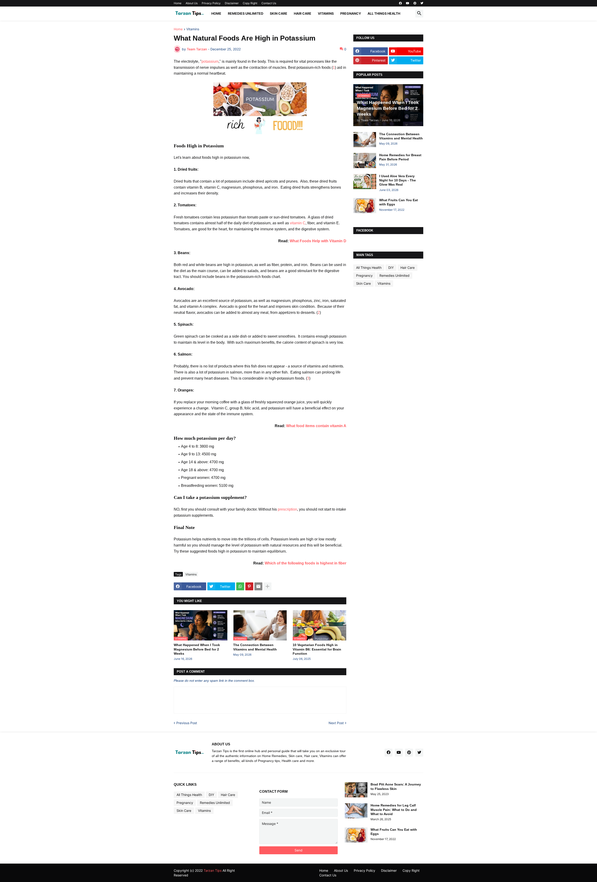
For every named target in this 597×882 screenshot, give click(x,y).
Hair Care (302, 13)
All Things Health (384, 13)
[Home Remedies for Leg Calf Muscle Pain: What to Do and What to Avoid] (356, 810)
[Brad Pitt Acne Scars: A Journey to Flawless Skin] (356, 789)
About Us (192, 3)
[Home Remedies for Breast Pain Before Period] (364, 160)
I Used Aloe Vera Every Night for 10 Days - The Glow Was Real (397, 180)
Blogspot (262, 870)
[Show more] (267, 586)
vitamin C (297, 223)
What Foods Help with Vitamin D (318, 241)
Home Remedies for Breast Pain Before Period (400, 157)
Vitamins (326, 13)
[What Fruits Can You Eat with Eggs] (364, 205)
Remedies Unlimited (245, 13)
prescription (287, 509)
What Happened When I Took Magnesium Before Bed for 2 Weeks (197, 649)
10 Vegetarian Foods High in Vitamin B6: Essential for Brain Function (317, 649)
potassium (210, 61)
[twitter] (421, 3)
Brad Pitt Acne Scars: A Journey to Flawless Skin (396, 786)
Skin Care (278, 13)
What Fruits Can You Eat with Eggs (398, 202)
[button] (419, 13)
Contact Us (268, 3)
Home (177, 3)
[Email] (258, 586)
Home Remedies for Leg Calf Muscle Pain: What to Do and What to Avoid (394, 809)
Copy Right (250, 3)
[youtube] (407, 3)
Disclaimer (232, 3)
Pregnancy (350, 13)
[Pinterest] (249, 586)
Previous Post (186, 723)
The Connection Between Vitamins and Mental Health (255, 647)
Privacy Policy (211, 3)
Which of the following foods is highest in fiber (305, 563)
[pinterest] (414, 3)
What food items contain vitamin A (316, 426)
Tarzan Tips (213, 870)
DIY (391, 268)
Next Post (336, 723)
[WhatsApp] (240, 586)
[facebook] (400, 3)
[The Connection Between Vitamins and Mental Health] (364, 139)
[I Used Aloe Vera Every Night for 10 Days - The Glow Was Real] (364, 181)
